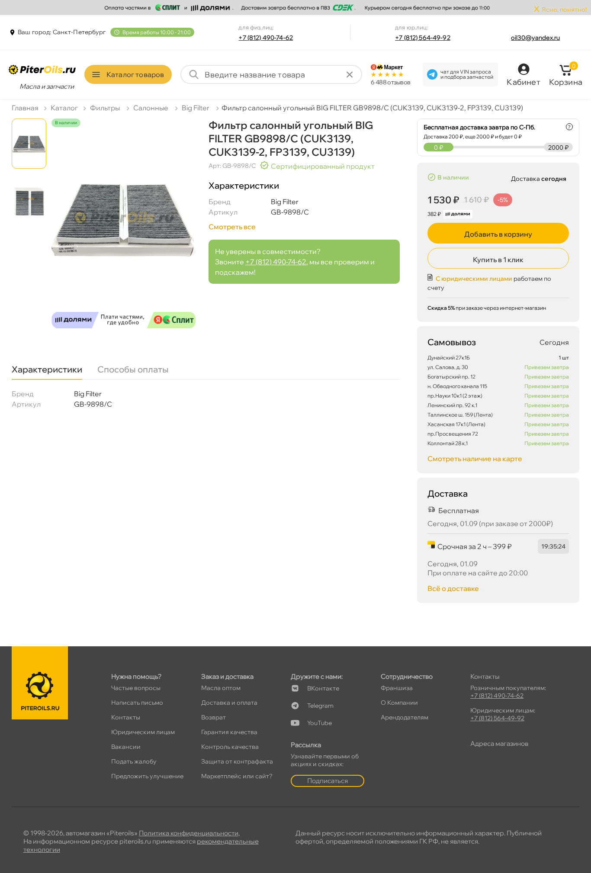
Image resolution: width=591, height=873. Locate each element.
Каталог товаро (135, 74)
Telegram (320, 705)
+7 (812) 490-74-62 (265, 37)
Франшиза (397, 688)
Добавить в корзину (498, 234)
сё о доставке (453, 588)
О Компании (399, 702)
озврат (213, 717)
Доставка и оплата (229, 702)
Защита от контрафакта (237, 761)
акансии (126, 747)
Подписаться (327, 781)
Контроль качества (230, 747)
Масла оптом (221, 688)
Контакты (125, 717)
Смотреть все (232, 226)
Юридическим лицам (143, 732)
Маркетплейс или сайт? (237, 776)
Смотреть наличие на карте (474, 458)
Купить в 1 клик (498, 259)
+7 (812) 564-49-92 (422, 37)
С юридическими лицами (474, 278)
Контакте (323, 688)
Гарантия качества (229, 732)
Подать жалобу (134, 761)
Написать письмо (137, 702)
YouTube (319, 723)
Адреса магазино (499, 743)
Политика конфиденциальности (188, 833)
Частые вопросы (136, 688)
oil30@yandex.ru (535, 37)
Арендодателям (404, 717)
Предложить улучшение (147, 776)
